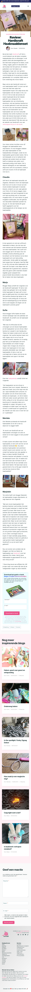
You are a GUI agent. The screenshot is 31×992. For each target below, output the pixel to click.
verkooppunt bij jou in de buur (12, 124)
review (18, 627)
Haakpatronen (20, 947)
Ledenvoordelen (21, 950)
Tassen (4, 959)
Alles (3, 944)
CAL (3, 957)
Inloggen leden (15, 6)
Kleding (4, 946)
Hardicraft (16, 54)
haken (12, 627)
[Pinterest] (23, 934)
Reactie (6, 881)
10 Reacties (21, 709)
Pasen (3, 962)
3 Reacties (21, 675)
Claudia (15, 48)
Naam (5, 903)
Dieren (3, 950)
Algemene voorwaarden (20, 953)
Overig (4, 961)
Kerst (3, 964)
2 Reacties (22, 781)
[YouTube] (25, 934)
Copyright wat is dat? (12, 813)
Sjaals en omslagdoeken (6, 954)
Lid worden (20, 948)
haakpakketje (12, 378)
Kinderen (4, 958)
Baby (3, 951)
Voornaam (7, 599)
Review (23, 34)
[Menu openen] (28, 6)
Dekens (4, 947)
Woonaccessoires (6, 953)
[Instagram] (21, 934)
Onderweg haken (10, 706)
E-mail (6, 605)
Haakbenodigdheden (12, 34)
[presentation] (15, 657)
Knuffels (4, 948)
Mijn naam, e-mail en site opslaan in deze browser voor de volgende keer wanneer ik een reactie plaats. (16, 916)
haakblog (6, 627)
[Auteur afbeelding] (8, 48)
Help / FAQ (19, 951)
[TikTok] (28, 934)
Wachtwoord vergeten (23, 946)
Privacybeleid (18, 621)
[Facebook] (18, 934)
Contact (19, 944)
